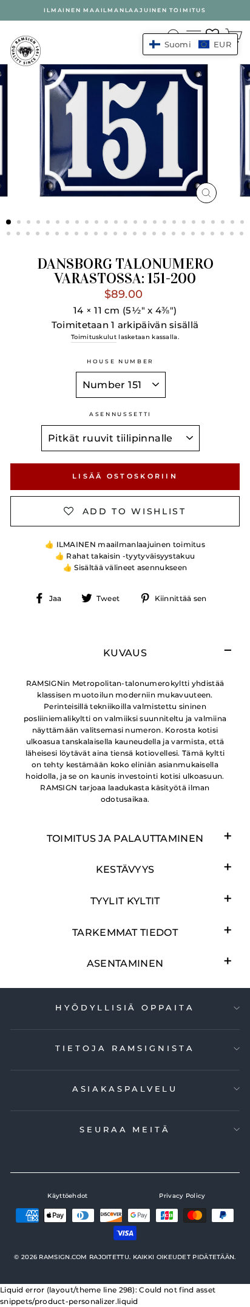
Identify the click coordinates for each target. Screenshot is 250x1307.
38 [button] (126, 235)
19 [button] (185, 223)
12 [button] (117, 223)
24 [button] (234, 223)
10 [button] (98, 223)
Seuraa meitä (125, 1129)
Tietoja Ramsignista (124, 1048)
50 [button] (243, 235)
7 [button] (69, 223)
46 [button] (204, 235)
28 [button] (29, 235)
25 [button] (243, 223)
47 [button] (214, 235)
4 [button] (39, 223)
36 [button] (107, 235)
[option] (125, 10)
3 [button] (30, 223)
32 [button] (68, 235)
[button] (190, 44)
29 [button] (39, 235)
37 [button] (116, 235)
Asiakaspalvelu (125, 1089)
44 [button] (184, 235)
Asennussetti (120, 414)
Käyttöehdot (67, 1196)
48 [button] (223, 235)
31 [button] (58, 235)
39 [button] (136, 235)
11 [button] (107, 223)
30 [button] (49, 235)
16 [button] (156, 223)
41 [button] (155, 235)
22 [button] (214, 223)
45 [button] (194, 235)
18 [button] (175, 223)
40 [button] (146, 235)
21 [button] (204, 223)
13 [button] (127, 223)
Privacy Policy (182, 1196)
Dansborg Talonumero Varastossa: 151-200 (125, 271)
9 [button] (88, 223)
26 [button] (10, 235)
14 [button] (136, 223)
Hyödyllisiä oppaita (124, 1007)
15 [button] (146, 223)
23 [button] (224, 223)
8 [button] (78, 223)
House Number (120, 361)
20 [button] (195, 223)
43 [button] (175, 235)
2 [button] (20, 223)
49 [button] (233, 235)
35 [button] (97, 235)
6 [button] (59, 223)
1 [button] (9, 223)
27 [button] (19, 235)
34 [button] (87, 235)
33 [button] (78, 235)
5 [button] (49, 223)
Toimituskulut (94, 337)
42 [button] (165, 235)
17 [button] (166, 223)
